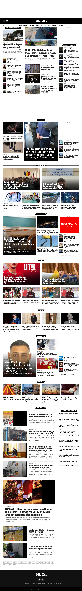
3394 (30, 562)
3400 (52, 562)
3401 (4, 564)
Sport (45, 25)
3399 (49, 562)
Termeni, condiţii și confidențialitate (54, 583)
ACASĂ (20, 25)
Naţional (61, 25)
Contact (33, 583)
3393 (26, 562)
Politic (49, 25)
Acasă (22, 583)
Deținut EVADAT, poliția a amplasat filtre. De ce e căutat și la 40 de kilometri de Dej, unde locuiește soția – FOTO (69, 455)
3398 (45, 562)
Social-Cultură (39, 25)
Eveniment (25, 25)
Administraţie (31, 25)
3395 (33, 562)
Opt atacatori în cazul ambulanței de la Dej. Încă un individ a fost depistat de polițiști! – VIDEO (68, 415)
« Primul (15, 562)
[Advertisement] (41, 9)
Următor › (9, 564)
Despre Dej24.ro (27, 583)
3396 (37, 562)
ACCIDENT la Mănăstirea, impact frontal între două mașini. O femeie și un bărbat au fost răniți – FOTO (69, 425)
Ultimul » (15, 564)
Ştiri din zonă (55, 25)
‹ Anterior (21, 562)
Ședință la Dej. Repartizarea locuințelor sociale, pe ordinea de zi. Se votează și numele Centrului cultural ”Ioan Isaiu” (67, 431)
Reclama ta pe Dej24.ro (40, 583)
